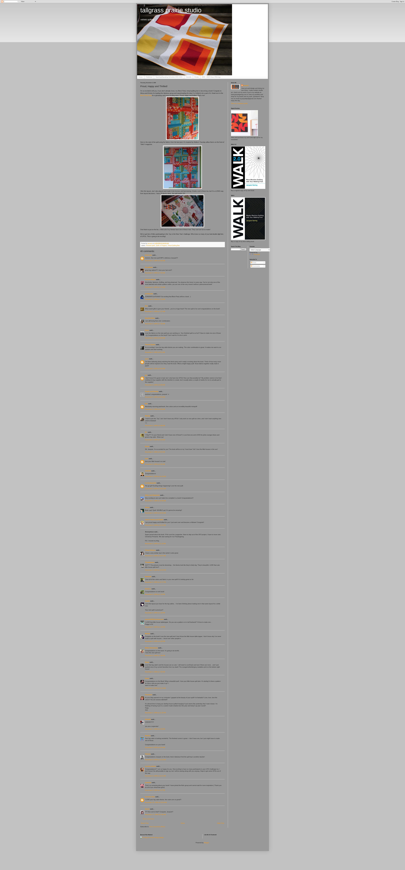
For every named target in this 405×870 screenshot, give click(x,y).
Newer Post (144, 823)
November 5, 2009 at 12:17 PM (155, 582)
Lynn (147, 359)
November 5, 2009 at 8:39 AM (155, 385)
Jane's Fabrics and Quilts (154, 519)
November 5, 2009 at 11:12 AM (155, 525)
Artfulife (148, 471)
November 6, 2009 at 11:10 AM (155, 688)
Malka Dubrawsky (151, 648)
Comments (256, 266)
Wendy (147, 416)
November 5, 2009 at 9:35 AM (155, 464)
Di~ (146, 432)
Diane (147, 662)
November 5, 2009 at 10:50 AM (155, 513)
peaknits (148, 782)
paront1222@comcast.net (154, 619)
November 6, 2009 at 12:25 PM (155, 713)
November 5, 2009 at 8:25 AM (155, 368)
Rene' (147, 330)
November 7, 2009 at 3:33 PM (155, 729)
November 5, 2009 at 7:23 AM (155, 287)
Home (141, 77)
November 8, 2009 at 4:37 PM (155, 790)
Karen (147, 678)
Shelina (147, 735)
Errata (196, 77)
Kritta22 (148, 719)
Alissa (147, 507)
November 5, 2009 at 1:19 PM (155, 594)
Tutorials (188, 77)
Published (149, 77)
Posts (254, 262)
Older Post (220, 823)
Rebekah (148, 576)
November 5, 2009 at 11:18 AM (155, 543)
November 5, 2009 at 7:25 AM (155, 299)
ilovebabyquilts (150, 483)
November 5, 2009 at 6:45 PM (155, 641)
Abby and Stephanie (152, 495)
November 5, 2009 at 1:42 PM (155, 627)
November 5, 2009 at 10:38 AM (155, 501)
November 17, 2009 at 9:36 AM (155, 814)
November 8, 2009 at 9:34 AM (155, 747)
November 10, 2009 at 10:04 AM (156, 802)
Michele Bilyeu (150, 279)
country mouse (150, 766)
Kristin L (148, 589)
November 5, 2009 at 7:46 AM (155, 324)
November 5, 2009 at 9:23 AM (155, 440)
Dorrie (147, 446)
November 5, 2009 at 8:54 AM (155, 397)
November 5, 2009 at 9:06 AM (155, 409)
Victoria (148, 754)
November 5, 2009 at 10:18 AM (155, 476)
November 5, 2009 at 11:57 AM (155, 556)
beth (146, 458)
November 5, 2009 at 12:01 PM (155, 570)
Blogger (206, 842)
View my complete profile (239, 103)
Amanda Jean (150, 797)
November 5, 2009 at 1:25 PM (155, 613)
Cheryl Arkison (150, 550)
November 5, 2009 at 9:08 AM (155, 425)
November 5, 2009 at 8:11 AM (155, 352)
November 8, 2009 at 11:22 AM (155, 759)
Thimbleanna (149, 562)
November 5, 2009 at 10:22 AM (155, 488)
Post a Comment (148, 819)
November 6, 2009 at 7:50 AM (155, 672)
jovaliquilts (149, 294)
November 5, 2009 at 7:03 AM (155, 273)
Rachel (147, 633)
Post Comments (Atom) (157, 826)
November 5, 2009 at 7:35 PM (155, 655)
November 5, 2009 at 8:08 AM (155, 338)
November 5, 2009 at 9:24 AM (155, 452)
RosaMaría (149, 267)
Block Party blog (146, 95)
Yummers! (148, 695)
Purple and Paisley (151, 391)
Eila (146, 403)
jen (146, 375)
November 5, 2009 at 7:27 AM (155, 311)
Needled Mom (150, 318)
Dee (146, 306)
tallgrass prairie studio (170, 10)
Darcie (147, 809)
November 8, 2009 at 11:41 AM (155, 776)
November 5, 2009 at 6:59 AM (155, 260)
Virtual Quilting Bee (174, 245)
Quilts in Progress (161, 245)
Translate (257, 254)
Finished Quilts (150, 245)
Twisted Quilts (150, 344)
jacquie (246, 85)
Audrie (147, 601)
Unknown (148, 255)
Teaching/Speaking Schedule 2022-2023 (168, 77)
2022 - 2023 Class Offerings (211, 77)
